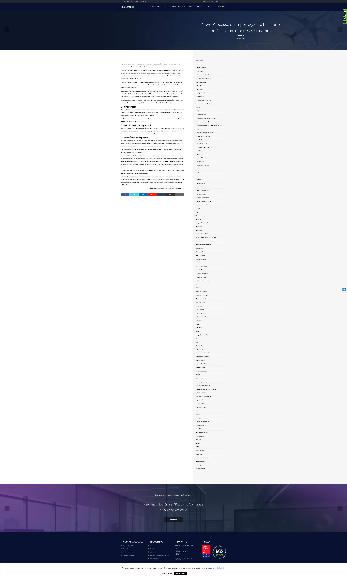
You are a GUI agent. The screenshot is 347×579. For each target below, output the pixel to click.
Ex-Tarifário (199, 241)
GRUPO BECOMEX (154, 6)
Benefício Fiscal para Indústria (204, 103)
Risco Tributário (200, 429)
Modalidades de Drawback (203, 299)
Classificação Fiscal (201, 114)
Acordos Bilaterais (201, 67)
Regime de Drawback (201, 400)
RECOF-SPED (199, 378)
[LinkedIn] (345, 15)
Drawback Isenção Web (202, 197)
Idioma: (219, 6)
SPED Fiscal (199, 454)
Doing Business (129, 164)
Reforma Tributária (201, 392)
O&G (197, 331)
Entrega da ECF (200, 226)
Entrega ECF (199, 230)
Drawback (198, 179)
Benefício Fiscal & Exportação (204, 100)
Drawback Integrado (201, 187)
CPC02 (198, 154)
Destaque (198, 168)
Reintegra (198, 414)
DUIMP (198, 208)
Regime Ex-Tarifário (201, 407)
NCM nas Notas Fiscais (202, 317)
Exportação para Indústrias (203, 244)
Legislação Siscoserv (201, 291)
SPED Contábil (200, 450)
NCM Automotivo (201, 309)
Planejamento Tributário (202, 356)
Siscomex (198, 439)
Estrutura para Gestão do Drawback (206, 237)
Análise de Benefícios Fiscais (204, 75)
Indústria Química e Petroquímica (159, 555)
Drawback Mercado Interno (203, 201)
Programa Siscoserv (201, 371)
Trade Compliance (172, 188)
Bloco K (198, 107)
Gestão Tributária (201, 259)
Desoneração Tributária (202, 165)
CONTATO (210, 6)
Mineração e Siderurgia (202, 295)
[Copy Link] (345, 18)
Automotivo (199, 85)
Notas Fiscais (199, 327)
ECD (197, 212)
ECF (197, 215)
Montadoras (199, 306)
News (197, 324)
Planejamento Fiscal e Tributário (205, 353)
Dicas (197, 172)
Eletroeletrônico (154, 558)
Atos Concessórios (201, 82)
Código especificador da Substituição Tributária (209, 125)
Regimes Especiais (128, 546)
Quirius (198, 374)
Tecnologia (199, 465)
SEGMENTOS (188, 6)
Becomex (240, 36)
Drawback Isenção (201, 194)
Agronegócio (199, 71)
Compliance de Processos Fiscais (205, 132)
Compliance (199, 129)
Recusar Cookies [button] (167, 573)
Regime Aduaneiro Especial (203, 396)
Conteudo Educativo (201, 143)
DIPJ (197, 176)
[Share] (345, 22)
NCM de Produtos (201, 313)
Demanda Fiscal (200, 161)
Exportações (199, 248)
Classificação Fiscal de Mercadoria (205, 118)
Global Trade (126, 549)
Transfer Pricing (200, 468)
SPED (197, 447)
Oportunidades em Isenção (203, 345)
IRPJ (197, 284)
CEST (197, 111)
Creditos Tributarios (201, 158)
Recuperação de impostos (203, 382)
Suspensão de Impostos (202, 457)
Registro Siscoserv (201, 410)
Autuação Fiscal (200, 89)
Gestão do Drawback (201, 252)
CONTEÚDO (199, 6)
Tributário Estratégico (129, 555)
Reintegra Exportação (202, 418)
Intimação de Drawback (202, 280)
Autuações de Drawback (202, 93)
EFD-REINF (199, 219)
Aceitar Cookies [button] (180, 573)
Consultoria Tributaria (202, 140)
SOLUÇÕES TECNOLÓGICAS (172, 6)
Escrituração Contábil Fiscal (203, 234)
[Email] (345, 11)
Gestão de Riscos (128, 552)
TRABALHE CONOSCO (208, 1)
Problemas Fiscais (201, 367)
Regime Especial (200, 403)
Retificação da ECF (201, 425)
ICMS (197, 262)
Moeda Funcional (200, 302)
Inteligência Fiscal (201, 277)
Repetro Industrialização (202, 421)
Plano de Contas (200, 360)
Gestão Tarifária (200, 255)
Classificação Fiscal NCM (202, 122)
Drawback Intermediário (202, 190)
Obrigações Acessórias (202, 335)
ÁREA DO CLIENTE (221, 1)
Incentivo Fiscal (200, 270)
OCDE (197, 338)
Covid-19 (198, 150)
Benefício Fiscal (200, 96)
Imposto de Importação (202, 266)
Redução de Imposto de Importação (206, 389)
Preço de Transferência (202, 364)
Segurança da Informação (203, 432)
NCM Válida (199, 320)
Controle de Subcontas (202, 147)
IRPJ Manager (199, 288)
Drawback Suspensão (202, 205)
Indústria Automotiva (202, 273)
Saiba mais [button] (220, 568)
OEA (197, 342)
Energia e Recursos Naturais (204, 223)
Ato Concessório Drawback (203, 78)
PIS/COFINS (199, 349)
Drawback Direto (200, 183)
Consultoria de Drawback (203, 136)
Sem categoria (200, 436)
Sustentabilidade (200, 461)
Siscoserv (198, 443)
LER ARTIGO (173, 519)
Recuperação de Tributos (203, 385)
